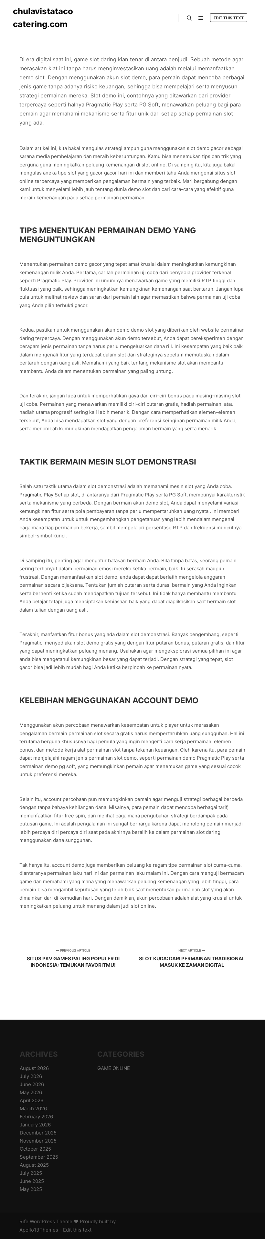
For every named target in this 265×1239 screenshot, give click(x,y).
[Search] (189, 18)
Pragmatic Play (36, 495)
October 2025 (35, 1149)
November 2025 (38, 1141)
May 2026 (31, 1092)
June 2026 (32, 1084)
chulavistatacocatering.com (43, 17)
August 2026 (34, 1068)
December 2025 (38, 1133)
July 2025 (31, 1173)
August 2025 (34, 1165)
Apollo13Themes (38, 1230)
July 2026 (31, 1076)
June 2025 (32, 1181)
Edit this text (229, 17)
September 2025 (39, 1157)
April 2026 (31, 1100)
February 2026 (36, 1117)
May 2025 (31, 1189)
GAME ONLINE (113, 1068)
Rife (23, 1221)
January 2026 (35, 1125)
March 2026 (33, 1108)
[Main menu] (201, 18)
